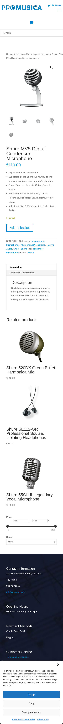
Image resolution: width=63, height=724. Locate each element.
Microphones (44, 54)
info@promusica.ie (15, 592)
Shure (54, 54)
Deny (31, 703)
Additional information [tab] (22, 272)
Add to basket (20, 227)
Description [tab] (16, 267)
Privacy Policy (43, 719)
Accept (31, 694)
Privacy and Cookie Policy (23, 719)
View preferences (31, 712)
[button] (58, 664)
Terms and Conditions (17, 657)
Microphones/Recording (25, 54)
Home (9, 54)
